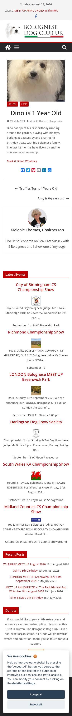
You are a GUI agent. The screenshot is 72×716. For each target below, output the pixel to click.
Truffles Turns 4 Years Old (38, 188)
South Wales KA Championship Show (36, 464)
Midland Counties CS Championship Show (36, 509)
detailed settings (23, 683)
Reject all (36, 704)
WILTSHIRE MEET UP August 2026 (24, 564)
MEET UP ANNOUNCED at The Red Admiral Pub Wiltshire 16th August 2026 (40, 12)
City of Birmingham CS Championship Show (36, 287)
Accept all (36, 694)
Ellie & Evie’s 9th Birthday (26, 597)
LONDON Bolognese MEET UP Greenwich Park (36, 377)
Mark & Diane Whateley (22, 161)
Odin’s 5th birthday (25, 570)
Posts (24, 104)
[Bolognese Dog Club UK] (7, 47)
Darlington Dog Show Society (36, 421)
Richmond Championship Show (36, 332)
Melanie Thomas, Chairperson (46, 121)
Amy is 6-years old (51, 198)
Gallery (12, 104)
